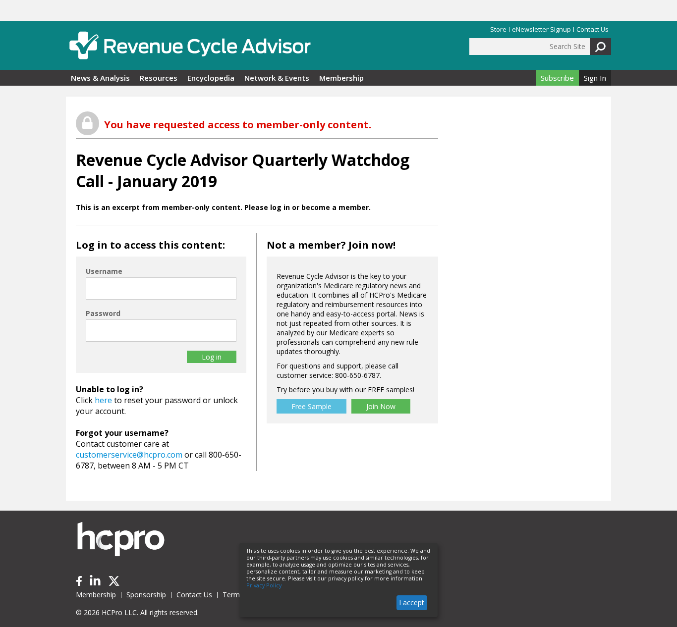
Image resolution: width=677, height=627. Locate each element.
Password (103, 313)
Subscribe (557, 78)
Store (498, 29)
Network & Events (276, 78)
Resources (158, 78)
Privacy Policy (264, 585)
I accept (411, 602)
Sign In (595, 78)
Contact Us (592, 29)
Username (104, 271)
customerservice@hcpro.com (129, 454)
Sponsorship (146, 594)
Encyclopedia (210, 78)
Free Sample (311, 406)
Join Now (380, 406)
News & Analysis (100, 78)
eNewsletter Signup (541, 29)
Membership (341, 78)
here (103, 400)
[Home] (190, 45)
